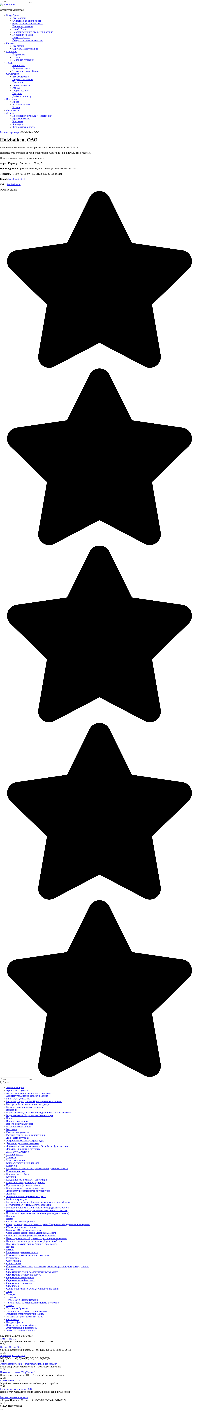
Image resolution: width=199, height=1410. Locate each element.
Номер (9, 1218)
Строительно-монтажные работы (23, 1274)
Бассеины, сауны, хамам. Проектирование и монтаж (34, 1101)
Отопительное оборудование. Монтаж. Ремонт (31, 1235)
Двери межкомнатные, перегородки (25, 1140)
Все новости (19, 18)
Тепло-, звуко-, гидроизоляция (22, 1300)
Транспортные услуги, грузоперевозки (26, 1311)
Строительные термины (25, 48)
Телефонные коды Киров (25, 71)
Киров (15, 101)
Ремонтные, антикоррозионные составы (27, 1255)
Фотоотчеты (12, 110)
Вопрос (10, 1118)
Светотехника (13, 1260)
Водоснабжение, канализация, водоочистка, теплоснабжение (38, 1112)
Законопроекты (14, 1154)
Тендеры (17, 93)
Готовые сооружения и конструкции (25, 1135)
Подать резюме (20, 90)
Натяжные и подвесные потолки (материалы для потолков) (37, 1213)
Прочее (10, 1246)
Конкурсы (17, 124)
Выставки (11, 99)
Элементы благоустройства (20, 1330)
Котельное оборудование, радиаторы (25, 1182)
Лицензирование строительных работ (26, 1196)
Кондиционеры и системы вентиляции (27, 1179)
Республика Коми (21, 104)
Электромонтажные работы (21, 1325)
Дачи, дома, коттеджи (17, 1137)
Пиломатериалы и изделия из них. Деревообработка (34, 1241)
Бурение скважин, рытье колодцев (24, 1107)
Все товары (18, 65)
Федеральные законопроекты (27, 23)
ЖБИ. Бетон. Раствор (17, 1151)
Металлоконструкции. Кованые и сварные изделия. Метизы (38, 1202)
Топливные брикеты (17, 1308)
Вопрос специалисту (17, 1121)
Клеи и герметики (15, 1171)
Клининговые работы (17, 1174)
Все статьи (18, 46)
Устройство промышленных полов (24, 1316)
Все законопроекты (22, 26)
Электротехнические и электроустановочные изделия (28, 1363)
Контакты (17, 121)
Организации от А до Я (12, 1355)
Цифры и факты (21, 37)
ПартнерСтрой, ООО (11, 1347)
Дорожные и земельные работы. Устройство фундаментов (37, 1146)
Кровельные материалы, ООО (16, 1389)
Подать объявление (22, 79)
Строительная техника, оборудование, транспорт (32, 1272)
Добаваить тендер (21, 96)
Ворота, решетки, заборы (19, 1123)
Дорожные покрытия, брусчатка (23, 1149)
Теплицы (11, 1297)
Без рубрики (12, 15)
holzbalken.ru (14, 184)
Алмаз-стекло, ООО (10, 1380)
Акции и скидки (21, 68)
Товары (10, 62)
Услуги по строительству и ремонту (25, 1313)
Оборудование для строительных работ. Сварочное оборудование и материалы (48, 1224)
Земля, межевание (15, 1160)
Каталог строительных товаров (22, 1163)
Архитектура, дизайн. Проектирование (27, 1095)
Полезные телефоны (23, 60)
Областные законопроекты (26, 20)
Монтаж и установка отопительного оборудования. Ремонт (37, 1207)
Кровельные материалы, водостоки (25, 1188)
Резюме (16, 87)
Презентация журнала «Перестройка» (32, 115)
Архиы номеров (21, 118)
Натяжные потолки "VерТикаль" (17, 1372)
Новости (10, 1216)
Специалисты (13, 1263)
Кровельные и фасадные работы (23, 1185)
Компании (11, 51)
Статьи (10, 43)
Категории (12, 1165)
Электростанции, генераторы (21, 1327)
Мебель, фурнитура (16, 1199)
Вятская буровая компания (14, 1397)
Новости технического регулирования (32, 32)
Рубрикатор (18, 54)
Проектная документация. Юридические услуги (31, 1244)
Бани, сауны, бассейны (18, 1098)
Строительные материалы (20, 1277)
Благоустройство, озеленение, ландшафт (27, 1104)
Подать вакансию (21, 85)
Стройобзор (12, 1286)
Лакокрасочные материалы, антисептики (28, 1191)
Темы (9, 1291)
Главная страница (9, 132)
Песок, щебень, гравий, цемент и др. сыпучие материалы (36, 1238)
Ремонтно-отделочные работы (22, 1252)
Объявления (12, 74)
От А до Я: (18, 57)
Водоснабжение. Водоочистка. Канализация (29, 1115)
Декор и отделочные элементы (22, 1143)
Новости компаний (22, 34)
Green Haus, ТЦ (8, 1338)
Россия (16, 107)
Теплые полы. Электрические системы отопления (32, 1302)
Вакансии (17, 82)
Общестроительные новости (27, 40)
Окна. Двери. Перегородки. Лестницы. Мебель (31, 1232)
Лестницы (11, 1193)
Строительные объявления (20, 1280)
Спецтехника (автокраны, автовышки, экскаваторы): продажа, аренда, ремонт (47, 1266)
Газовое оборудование (18, 1132)
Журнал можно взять (23, 127)
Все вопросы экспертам (18, 1126)
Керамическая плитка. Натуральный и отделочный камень (37, 1168)
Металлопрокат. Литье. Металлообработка (28, 1204)
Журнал (10, 113)
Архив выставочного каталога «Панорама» (29, 1093)
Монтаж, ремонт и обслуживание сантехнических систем (36, 1210)
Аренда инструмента (17, 1090)
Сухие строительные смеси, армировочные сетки (32, 1288)
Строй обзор (19, 29)
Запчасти (11, 1157)
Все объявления (20, 76)
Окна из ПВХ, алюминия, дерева (23, 1230)
